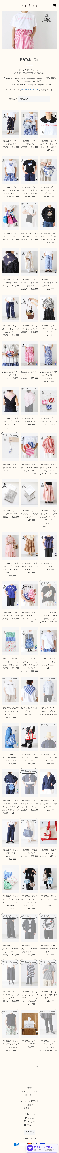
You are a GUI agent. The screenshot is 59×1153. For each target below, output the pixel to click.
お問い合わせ (29, 1095)
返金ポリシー (29, 1108)
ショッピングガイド (29, 1101)
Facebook (31, 1114)
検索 (29, 1088)
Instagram (30, 1121)
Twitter (31, 1118)
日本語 (28, 1132)
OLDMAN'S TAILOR (29, 90)
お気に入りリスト (29, 1091)
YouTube (31, 1125)
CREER (33, 1139)
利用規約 (29, 1105)
